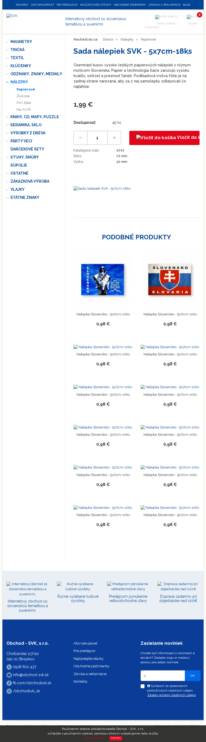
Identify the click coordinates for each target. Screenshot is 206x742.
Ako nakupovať (85, 643)
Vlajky (17, 189)
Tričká (17, 50)
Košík (194, 20)
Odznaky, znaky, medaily (36, 74)
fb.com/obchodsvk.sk (31, 683)
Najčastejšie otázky (88, 659)
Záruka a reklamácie (89, 674)
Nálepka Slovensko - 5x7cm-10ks (103, 314)
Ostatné (19, 173)
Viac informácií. (95, 738)
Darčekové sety (27, 149)
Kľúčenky (20, 66)
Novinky (22, 4)
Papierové (26, 89)
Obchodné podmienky (91, 666)
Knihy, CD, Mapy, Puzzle (34, 117)
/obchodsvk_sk (26, 691)
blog (186, 4)
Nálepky (19, 82)
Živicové (23, 96)
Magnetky (21, 41)
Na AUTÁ (24, 109)
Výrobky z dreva (27, 133)
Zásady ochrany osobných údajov (171, 695)
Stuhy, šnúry (24, 157)
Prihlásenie (166, 23)
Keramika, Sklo (26, 125)
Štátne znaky (24, 197)
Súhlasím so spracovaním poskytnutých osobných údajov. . (171, 690)
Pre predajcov (84, 651)
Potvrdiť (116, 738)
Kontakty (80, 681)
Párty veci (21, 141)
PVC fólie (24, 103)
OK (192, 676)
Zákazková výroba (29, 181)
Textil (17, 58)
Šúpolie (18, 165)
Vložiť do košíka (188, 137)
